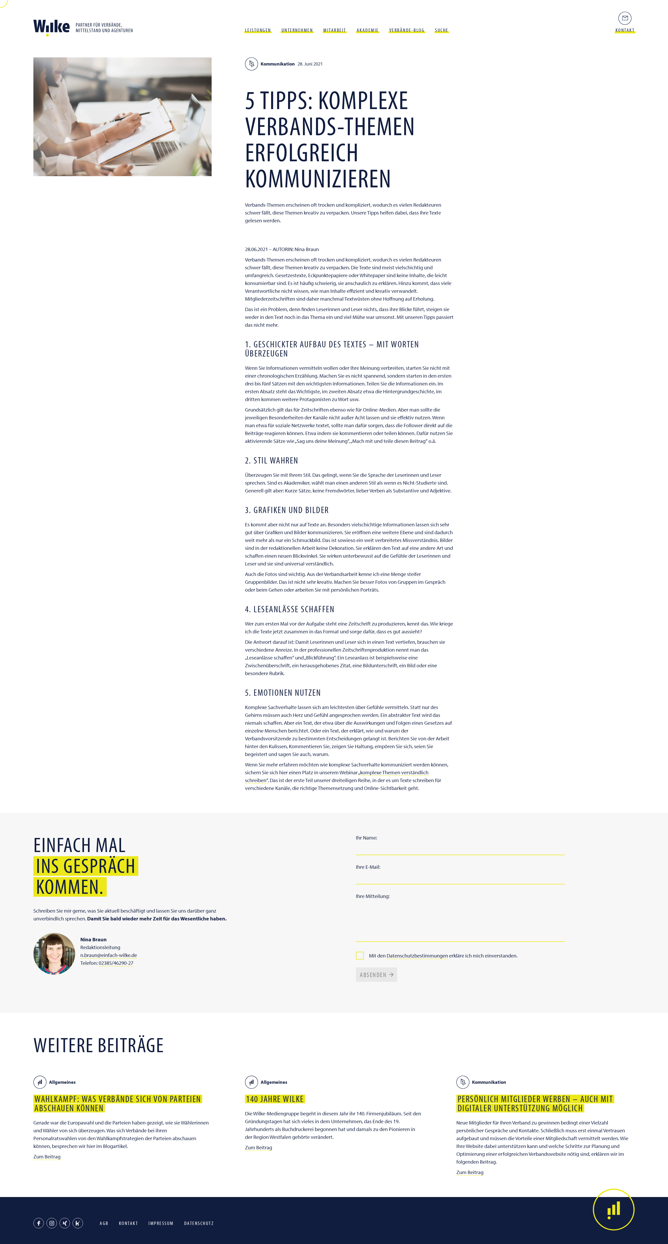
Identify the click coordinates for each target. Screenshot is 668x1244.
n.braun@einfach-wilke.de (108, 955)
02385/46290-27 (116, 963)
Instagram (51, 1223)
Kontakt (128, 1223)
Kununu (78, 1223)
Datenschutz (199, 1223)
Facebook (38, 1223)
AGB (104, 1223)
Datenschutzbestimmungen (417, 955)
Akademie (368, 30)
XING (64, 1223)
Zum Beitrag (47, 1156)
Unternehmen (297, 30)
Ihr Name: (366, 837)
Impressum (161, 1223)
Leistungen (258, 30)
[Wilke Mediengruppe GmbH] (85, 26)
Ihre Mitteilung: (373, 896)
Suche (442, 30)
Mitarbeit (334, 30)
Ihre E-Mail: (368, 867)
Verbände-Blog (407, 30)
